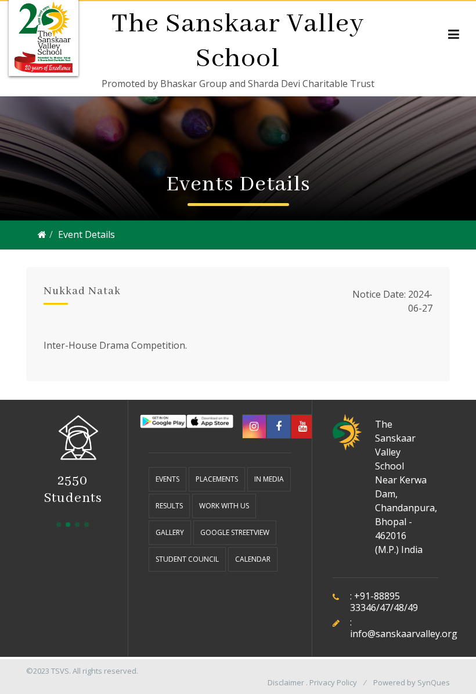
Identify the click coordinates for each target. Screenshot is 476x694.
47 (385, 607)
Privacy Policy (333, 682)
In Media (269, 479)
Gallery (170, 532)
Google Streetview (234, 532)
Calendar (253, 559)
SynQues (433, 682)
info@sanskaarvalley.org (403, 633)
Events (167, 479)
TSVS (60, 671)
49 (413, 607)
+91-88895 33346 (375, 602)
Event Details (86, 234)
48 (399, 607)
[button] (58, 524)
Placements (217, 479)
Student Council (187, 559)
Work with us (224, 506)
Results (169, 506)
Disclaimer (286, 682)
